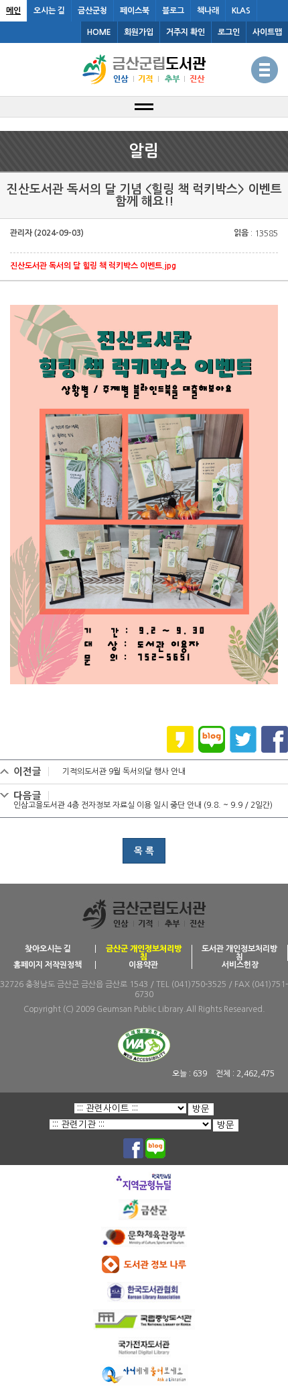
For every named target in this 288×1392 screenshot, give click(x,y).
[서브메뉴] (144, 107)
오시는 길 (49, 11)
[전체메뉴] (264, 69)
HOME (99, 32)
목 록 (144, 850)
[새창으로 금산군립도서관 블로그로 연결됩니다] (155, 1143)
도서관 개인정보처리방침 (239, 953)
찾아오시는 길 (48, 949)
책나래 (208, 11)
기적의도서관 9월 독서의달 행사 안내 (124, 772)
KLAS (241, 11)
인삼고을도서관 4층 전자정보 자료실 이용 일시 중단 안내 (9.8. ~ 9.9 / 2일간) (143, 805)
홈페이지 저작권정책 (47, 965)
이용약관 (143, 965)
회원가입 (138, 32)
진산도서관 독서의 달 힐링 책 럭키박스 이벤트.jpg (93, 266)
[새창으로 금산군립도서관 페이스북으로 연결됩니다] (133, 1143)
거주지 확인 (185, 32)
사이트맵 (267, 32)
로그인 (229, 32)
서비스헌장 (240, 965)
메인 (13, 11)
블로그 (173, 11)
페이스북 (134, 11)
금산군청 (92, 11)
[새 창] (274, 731)
